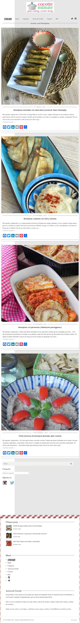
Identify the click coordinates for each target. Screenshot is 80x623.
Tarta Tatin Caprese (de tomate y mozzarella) (26, 541)
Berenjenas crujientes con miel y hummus (40, 219)
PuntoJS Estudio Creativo (28, 620)
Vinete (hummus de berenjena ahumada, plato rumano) (40, 436)
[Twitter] (72, 19)
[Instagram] (75, 19)
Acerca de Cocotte (37, 19)
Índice (17, 19)
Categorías (26, 19)
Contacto (49, 19)
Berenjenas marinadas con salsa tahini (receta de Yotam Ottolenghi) (40, 110)
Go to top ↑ (74, 620)
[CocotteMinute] (40, 7)
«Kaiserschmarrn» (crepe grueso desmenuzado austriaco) (30, 534)
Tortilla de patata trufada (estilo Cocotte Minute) (27, 526)
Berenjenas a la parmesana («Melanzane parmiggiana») (40, 327)
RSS (57, 19)
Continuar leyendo (8, 122)
